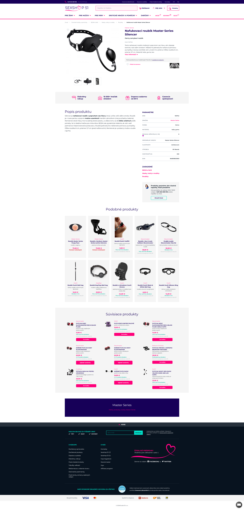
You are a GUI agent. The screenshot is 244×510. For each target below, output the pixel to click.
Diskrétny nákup (74, 459)
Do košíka (86, 339)
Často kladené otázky (156, 2)
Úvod (66, 22)
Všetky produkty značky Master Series (122, 410)
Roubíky (120, 22)
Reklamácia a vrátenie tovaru (79, 468)
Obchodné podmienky (77, 472)
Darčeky (145, 15)
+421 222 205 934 (72, 2)
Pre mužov (84, 15)
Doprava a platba (142, 2)
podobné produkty (158, 60)
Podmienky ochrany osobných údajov (79, 476)
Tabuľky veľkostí (74, 465)
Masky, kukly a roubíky (108, 22)
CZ (174, 2)
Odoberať (138, 432)
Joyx (102, 465)
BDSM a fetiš (94, 22)
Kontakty (167, 2)
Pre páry (99, 15)
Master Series (129, 28)
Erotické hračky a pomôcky (122, 15)
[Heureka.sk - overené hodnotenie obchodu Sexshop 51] (122, 492)
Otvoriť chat (159, 198)
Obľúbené (145, 8)
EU (178, 2)
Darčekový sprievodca (76, 449)
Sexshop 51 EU (106, 455)
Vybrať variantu (85, 362)
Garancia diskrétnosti (128, 2)
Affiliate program (107, 468)
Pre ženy (69, 15)
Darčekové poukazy (76, 452)
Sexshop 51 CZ (106, 452)
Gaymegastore (106, 459)
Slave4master (105, 462)
